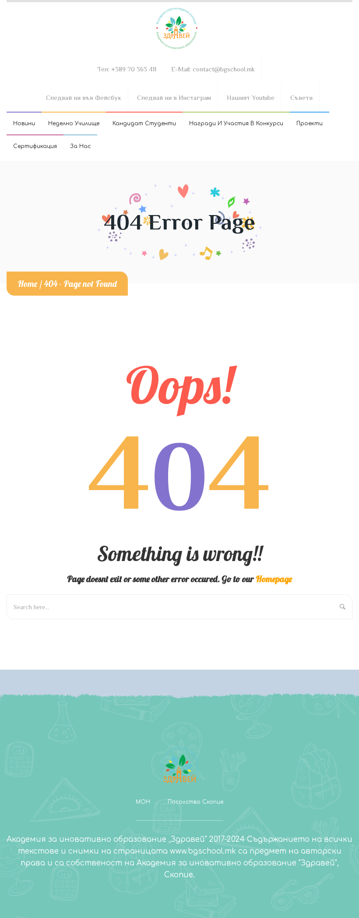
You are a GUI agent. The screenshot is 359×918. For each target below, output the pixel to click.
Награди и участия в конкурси (236, 123)
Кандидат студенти (144, 123)
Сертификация (35, 146)
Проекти (309, 123)
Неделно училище (73, 123)
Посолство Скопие (195, 802)
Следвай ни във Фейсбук (83, 97)
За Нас (80, 146)
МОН (143, 802)
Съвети (301, 97)
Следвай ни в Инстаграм (174, 97)
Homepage (274, 578)
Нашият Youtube (251, 97)
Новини (24, 123)
